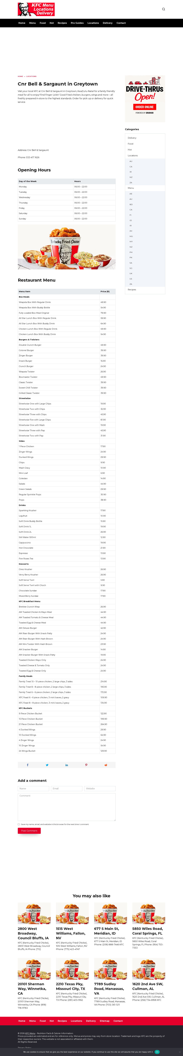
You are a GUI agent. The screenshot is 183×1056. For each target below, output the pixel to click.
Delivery (108, 23)
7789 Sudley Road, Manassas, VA (109, 988)
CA (131, 167)
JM (131, 231)
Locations (93, 23)
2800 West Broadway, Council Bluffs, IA (33, 933)
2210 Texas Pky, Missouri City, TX (70, 986)
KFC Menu (30, 1033)
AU (131, 161)
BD (131, 204)
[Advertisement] (91, 53)
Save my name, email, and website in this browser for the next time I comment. (55, 824)
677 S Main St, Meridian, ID (106, 931)
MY (131, 241)
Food (43, 23)
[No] (179, 1052)
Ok (157, 1052)
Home (21, 23)
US (131, 279)
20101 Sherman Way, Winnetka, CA (32, 988)
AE (131, 194)
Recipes (62, 23)
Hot (52, 23)
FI (130, 215)
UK (131, 273)
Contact (121, 23)
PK (131, 257)
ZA (131, 182)
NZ (131, 177)
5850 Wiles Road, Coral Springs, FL (147, 931)
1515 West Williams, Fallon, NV (70, 933)
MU (131, 236)
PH (131, 252)
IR (131, 172)
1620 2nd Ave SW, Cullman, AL (147, 986)
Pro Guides (77, 23)
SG (131, 268)
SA (131, 263)
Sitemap (104, 1021)
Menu (32, 23)
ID (131, 220)
